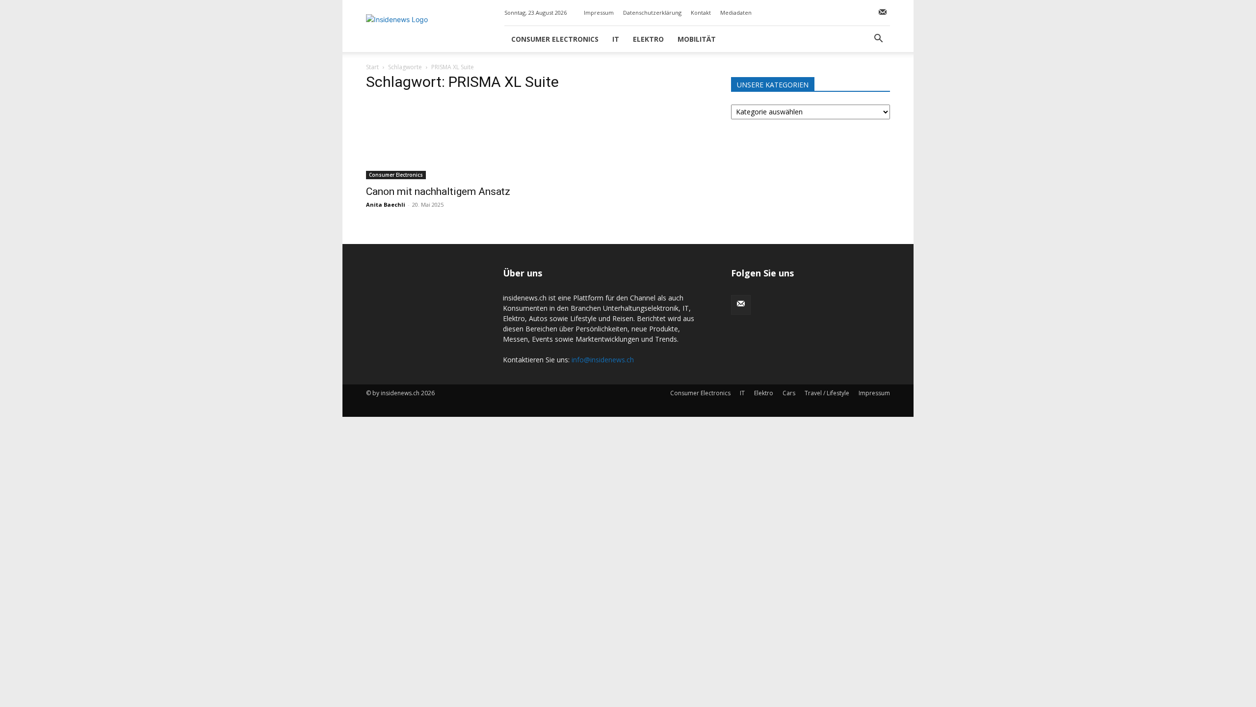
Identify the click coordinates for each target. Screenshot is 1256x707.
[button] (878, 39)
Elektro (648, 39)
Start (372, 67)
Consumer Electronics (555, 39)
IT (615, 39)
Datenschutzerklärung (652, 12)
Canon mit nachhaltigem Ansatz (438, 191)
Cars (789, 393)
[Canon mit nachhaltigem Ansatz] (445, 140)
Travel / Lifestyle (827, 393)
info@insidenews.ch (603, 359)
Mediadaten (736, 12)
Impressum (599, 12)
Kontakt (701, 12)
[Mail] (882, 13)
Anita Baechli (385, 204)
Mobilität (697, 39)
